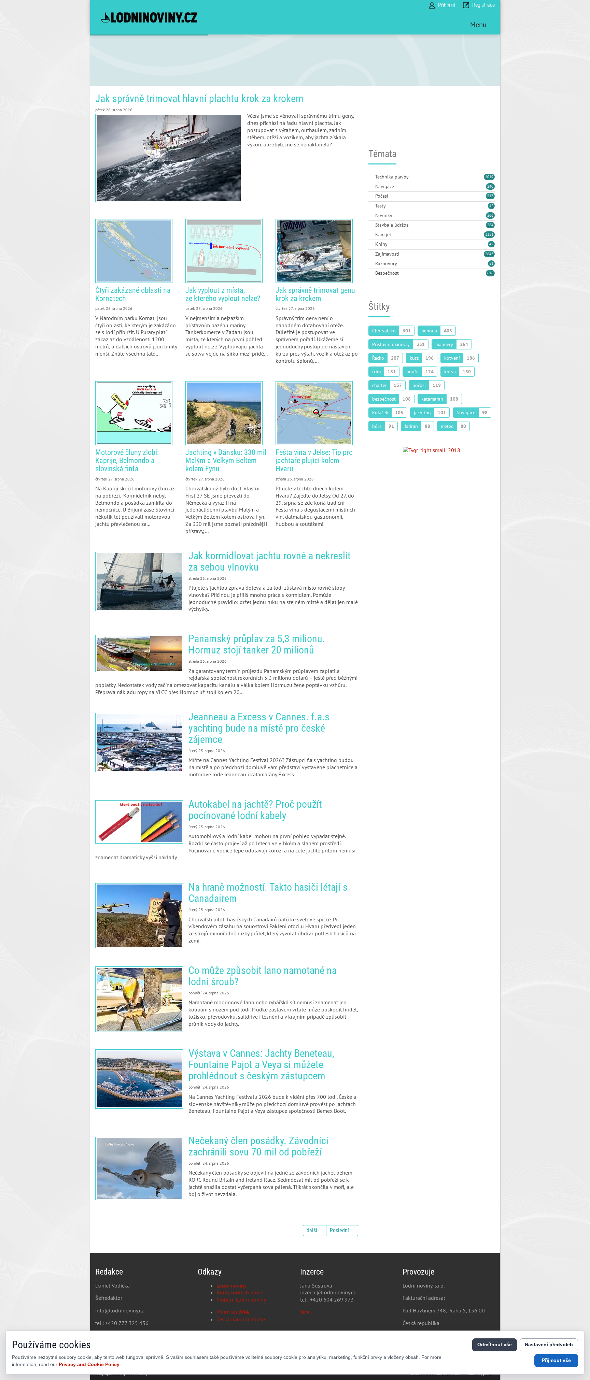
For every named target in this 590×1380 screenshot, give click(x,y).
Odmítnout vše (494, 1344)
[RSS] (371, 177)
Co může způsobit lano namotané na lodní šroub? (139, 999)
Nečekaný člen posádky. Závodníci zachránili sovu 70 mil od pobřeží (139, 1168)
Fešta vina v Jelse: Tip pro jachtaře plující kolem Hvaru (314, 413)
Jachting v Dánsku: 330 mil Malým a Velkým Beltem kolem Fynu (224, 413)
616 (490, 273)
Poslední (339, 1230)
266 (490, 215)
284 (490, 224)
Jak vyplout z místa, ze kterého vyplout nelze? (224, 251)
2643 (489, 253)
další (312, 1230)
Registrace (483, 5)
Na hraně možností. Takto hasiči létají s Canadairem (139, 915)
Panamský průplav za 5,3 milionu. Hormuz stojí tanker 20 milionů (139, 653)
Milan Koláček (233, 1312)
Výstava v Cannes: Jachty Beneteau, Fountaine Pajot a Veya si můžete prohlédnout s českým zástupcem (139, 1079)
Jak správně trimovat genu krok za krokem (314, 251)
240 (490, 186)
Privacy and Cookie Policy (89, 1364)
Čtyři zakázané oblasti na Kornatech (134, 251)
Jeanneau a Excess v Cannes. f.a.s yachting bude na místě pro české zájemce (139, 742)
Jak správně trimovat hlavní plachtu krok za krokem (199, 98)
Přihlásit (446, 5)
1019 (489, 176)
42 (491, 205)
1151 (489, 234)
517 (490, 195)
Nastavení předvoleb (549, 1344)
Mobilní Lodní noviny (241, 1299)
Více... (306, 1312)
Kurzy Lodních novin (240, 1292)
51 (491, 263)
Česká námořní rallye (240, 1319)
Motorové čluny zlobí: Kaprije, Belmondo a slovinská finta (134, 413)
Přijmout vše (556, 1360)
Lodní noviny (231, 1285)
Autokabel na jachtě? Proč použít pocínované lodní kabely (139, 822)
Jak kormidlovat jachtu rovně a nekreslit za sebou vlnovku (139, 581)
